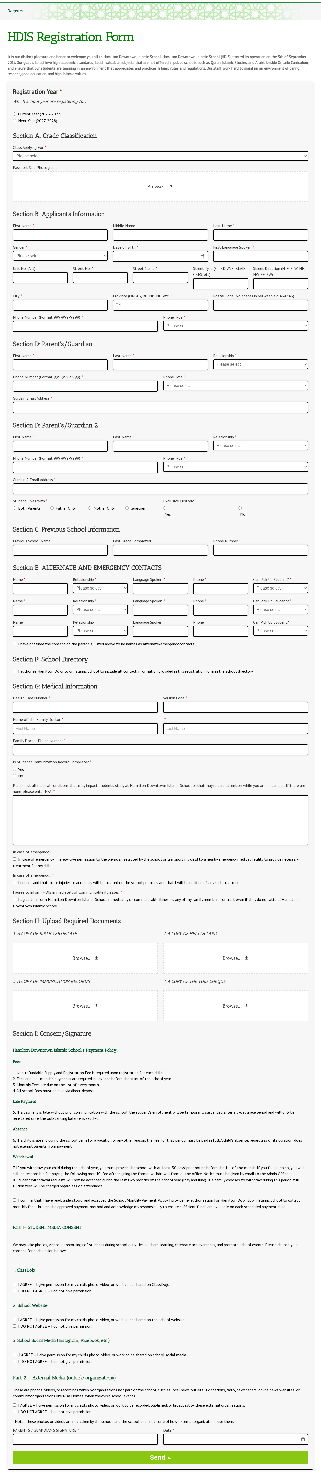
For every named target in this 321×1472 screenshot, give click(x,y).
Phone (199, 579)
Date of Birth (125, 247)
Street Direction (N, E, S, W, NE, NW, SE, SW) (279, 271)
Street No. (83, 268)
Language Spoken (149, 579)
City (17, 295)
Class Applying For (29, 147)
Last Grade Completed (132, 540)
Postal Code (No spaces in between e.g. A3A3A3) (255, 295)
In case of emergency (32, 851)
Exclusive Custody (179, 500)
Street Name (145, 268)
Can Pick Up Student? (272, 579)
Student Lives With (30, 500)
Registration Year (37, 92)
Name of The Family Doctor (38, 719)
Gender (20, 247)
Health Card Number (31, 697)
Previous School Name (32, 540)
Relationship (224, 355)
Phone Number (225, 540)
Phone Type (174, 317)
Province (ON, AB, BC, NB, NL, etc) (142, 295)
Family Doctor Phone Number (39, 740)
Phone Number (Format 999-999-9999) (48, 317)
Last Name (223, 225)
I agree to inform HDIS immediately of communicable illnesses (67, 892)
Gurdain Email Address (32, 398)
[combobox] (160, 256)
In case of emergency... (33, 875)
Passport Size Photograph (35, 167)
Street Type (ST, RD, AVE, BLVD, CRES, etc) (219, 271)
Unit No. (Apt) (24, 268)
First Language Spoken (233, 247)
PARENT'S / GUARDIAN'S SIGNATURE (46, 1430)
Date (168, 1430)
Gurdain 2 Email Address (34, 479)
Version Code (175, 697)
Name (19, 579)
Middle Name (124, 225)
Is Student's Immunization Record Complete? (52, 761)
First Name (23, 225)
